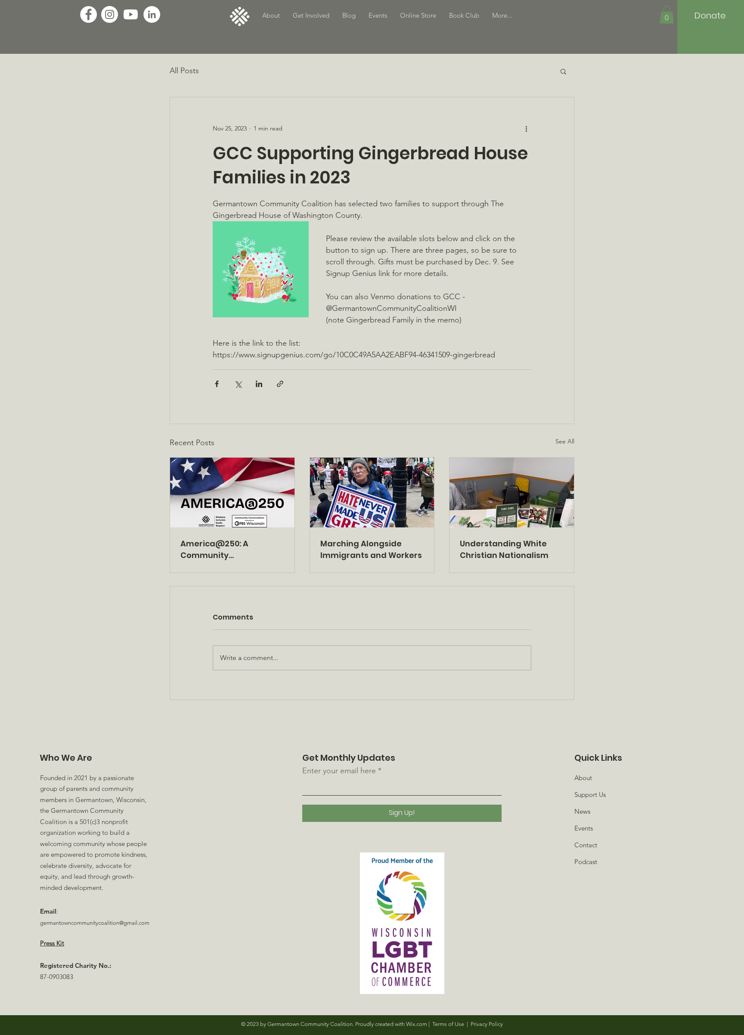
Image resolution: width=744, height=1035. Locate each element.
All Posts (184, 70)
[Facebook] (88, 14)
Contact (585, 845)
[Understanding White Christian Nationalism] (512, 492)
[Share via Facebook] (217, 384)
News (582, 811)
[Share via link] (280, 384)
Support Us (590, 794)
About (583, 778)
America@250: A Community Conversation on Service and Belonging (230, 549)
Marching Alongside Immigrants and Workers (371, 549)
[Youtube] (130, 14)
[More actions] (526, 128)
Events (583, 828)
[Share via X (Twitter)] (238, 384)
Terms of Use (448, 1024)
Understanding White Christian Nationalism (504, 549)
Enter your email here (339, 771)
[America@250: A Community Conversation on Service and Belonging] (232, 492)
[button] (666, 15)
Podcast (585, 862)
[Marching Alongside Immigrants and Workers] (372, 492)
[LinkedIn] (151, 14)
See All (564, 441)
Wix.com (416, 1024)
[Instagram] (109, 14)
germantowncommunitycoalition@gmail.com (94, 923)
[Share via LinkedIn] (259, 384)
